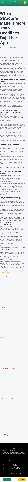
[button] (25, 2)
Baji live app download (19, 68)
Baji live (12, 226)
